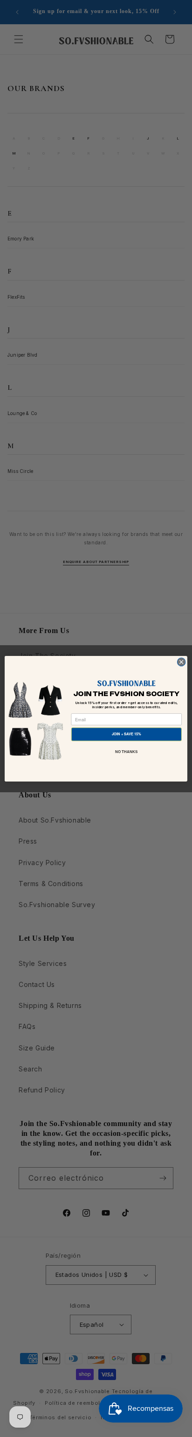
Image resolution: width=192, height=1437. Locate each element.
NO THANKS (126, 751)
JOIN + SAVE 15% (126, 733)
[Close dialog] (181, 662)
